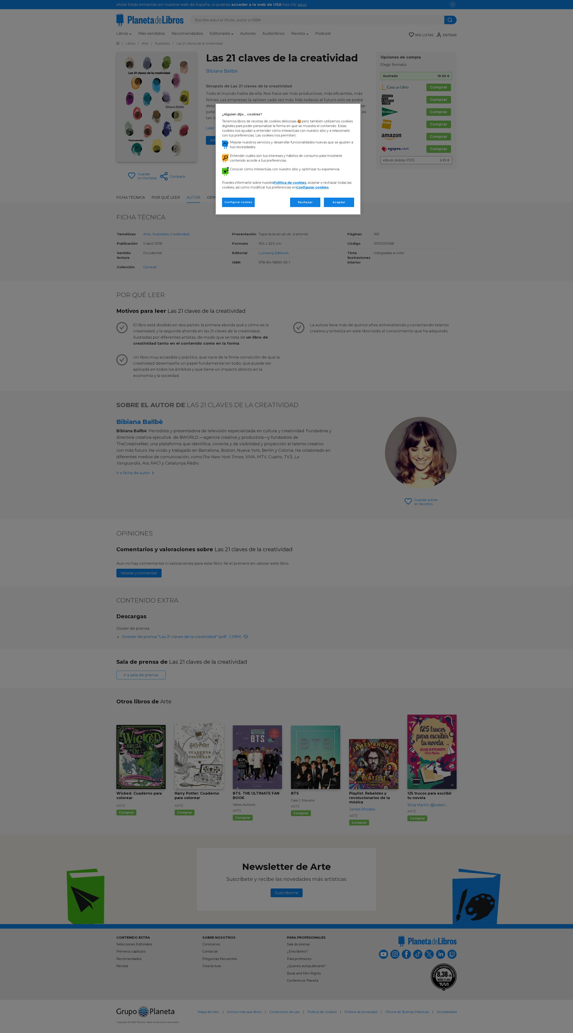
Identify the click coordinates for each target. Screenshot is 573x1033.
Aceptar (339, 202)
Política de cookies (290, 183)
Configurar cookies (238, 202)
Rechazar (305, 202)
